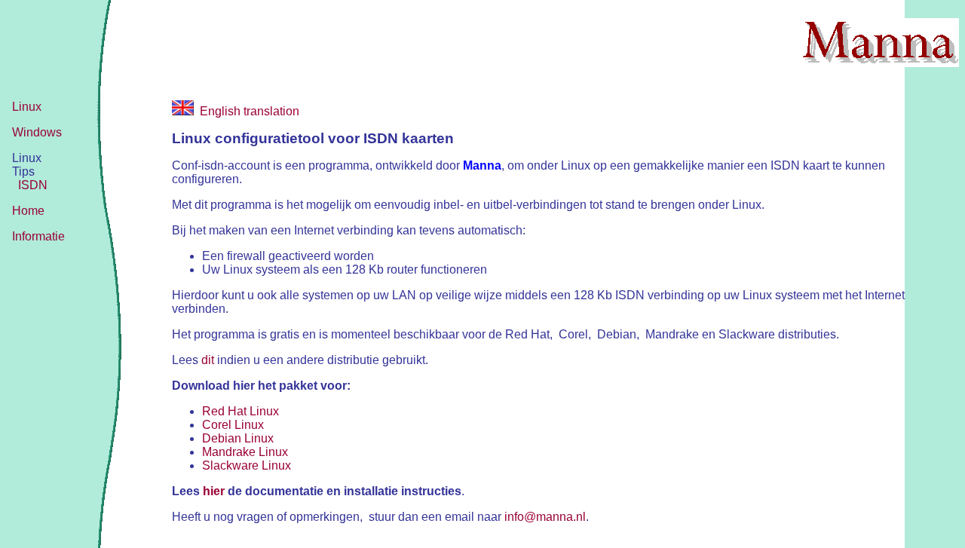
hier (214, 491)
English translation (246, 111)
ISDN (32, 185)
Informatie (38, 236)
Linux (26, 106)
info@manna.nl (545, 516)
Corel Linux (233, 424)
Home (28, 210)
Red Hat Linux (240, 411)
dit (207, 360)
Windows (37, 132)
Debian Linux (238, 438)
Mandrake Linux (245, 451)
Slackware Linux (246, 465)
